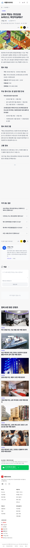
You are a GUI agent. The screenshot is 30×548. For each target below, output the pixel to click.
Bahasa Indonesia (6, 537)
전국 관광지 (19, 497)
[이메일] (9, 484)
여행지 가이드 (19, 492)
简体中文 (4, 529)
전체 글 (18, 502)
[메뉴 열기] (27, 2)
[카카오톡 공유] (21, 27)
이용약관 (16, 546)
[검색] (19, 2)
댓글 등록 (15, 284)
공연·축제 (18, 513)
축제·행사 (18, 499)
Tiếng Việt (4, 535)
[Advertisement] (15, 181)
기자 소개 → (9, 258)
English (4, 524)
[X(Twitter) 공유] (24, 27)
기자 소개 (3, 499)
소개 (3, 546)
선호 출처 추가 (11, 20)
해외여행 (3, 497)
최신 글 (3, 492)
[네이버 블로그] (2, 484)
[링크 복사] (27, 27)
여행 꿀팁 (18, 516)
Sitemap (21, 546)
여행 (2, 511)
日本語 (3, 527)
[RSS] (6, 484)
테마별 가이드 (19, 494)
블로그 (26, 546)
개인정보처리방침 (9, 546)
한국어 (3, 522)
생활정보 (3, 508)
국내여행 (6, 7)
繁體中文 (4, 531)
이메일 (14, 258)
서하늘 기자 (4, 21)
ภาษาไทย (4, 533)
